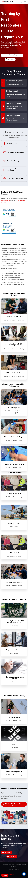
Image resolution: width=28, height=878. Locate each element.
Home (5, 875)
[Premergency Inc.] (7, 2)
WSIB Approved (5, 200)
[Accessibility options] (24, 874)
